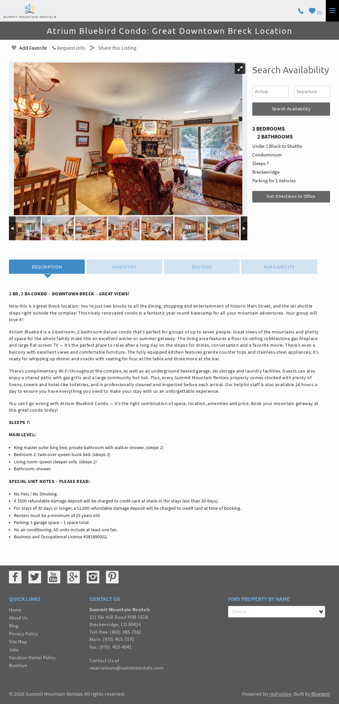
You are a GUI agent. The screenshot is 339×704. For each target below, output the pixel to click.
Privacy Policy (23, 633)
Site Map (18, 641)
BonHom (18, 665)
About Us (18, 618)
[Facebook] (15, 577)
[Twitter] (34, 577)
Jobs (14, 649)
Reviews (202, 266)
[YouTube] (54, 577)
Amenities (124, 266)
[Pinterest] (112, 577)
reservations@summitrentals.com (126, 668)
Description (47, 266)
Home (15, 610)
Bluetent (320, 693)
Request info (70, 47)
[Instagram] (93, 577)
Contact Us (101, 660)
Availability (279, 266)
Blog (14, 625)
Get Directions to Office (291, 196)
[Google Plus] (73, 577)
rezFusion (280, 693)
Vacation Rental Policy (32, 657)
